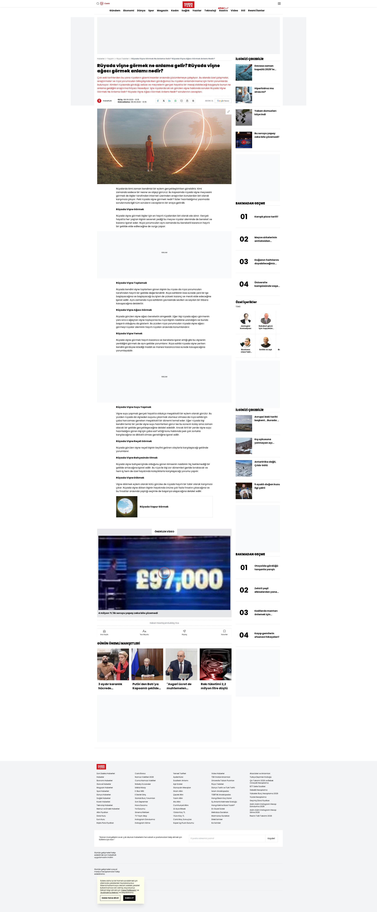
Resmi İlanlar (256, 10)
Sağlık (186, 10)
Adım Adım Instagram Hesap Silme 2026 (263, 811)
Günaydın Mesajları (182, 787)
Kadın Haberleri (103, 801)
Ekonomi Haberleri (105, 780)
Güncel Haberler (104, 784)
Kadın (175, 10)
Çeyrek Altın (178, 794)
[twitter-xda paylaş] (163, 100)
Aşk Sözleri (177, 784)
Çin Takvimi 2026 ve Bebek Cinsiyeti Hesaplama (261, 781)
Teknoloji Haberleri (105, 805)
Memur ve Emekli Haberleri (108, 809)
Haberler (101, 58)
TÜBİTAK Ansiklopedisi (221, 794)
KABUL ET (129, 898)
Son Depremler (141, 801)
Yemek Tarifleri (179, 773)
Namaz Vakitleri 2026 (144, 777)
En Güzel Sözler (218, 809)
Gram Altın (178, 791)
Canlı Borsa (140, 773)
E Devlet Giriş (140, 794)
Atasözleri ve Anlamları (260, 773)
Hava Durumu (141, 805)
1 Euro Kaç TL (178, 816)
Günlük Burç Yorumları (145, 798)
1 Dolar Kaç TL (179, 812)
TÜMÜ (238, 306)
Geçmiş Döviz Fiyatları (259, 800)
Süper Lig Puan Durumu (183, 823)
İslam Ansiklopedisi (220, 791)
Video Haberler (217, 773)
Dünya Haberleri (104, 794)
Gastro (223, 10)
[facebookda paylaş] (158, 100)
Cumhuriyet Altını (180, 805)
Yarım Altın (178, 798)
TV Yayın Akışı (141, 816)
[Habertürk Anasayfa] (188, 4)
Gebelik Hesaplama (258, 790)
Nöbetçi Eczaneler (143, 784)
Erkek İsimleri (217, 819)
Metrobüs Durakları (219, 812)
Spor (151, 10)
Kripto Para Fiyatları (105, 823)
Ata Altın (177, 801)
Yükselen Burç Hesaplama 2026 (264, 793)
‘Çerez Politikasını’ (128, 890)
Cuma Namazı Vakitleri (145, 780)
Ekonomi (128, 10)
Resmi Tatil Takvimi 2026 (261, 816)
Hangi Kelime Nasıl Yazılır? (223, 805)
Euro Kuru (101, 819)
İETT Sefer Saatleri (257, 786)
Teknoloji (210, 10)
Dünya (141, 10)
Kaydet (271, 838)
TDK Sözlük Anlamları (220, 777)
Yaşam (110, 58)
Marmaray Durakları (220, 816)
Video (234, 10)
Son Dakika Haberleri (106, 773)
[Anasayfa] (101, 766)
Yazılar (196, 10)
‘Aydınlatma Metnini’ (109, 892)
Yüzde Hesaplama (258, 797)
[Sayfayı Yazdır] (187, 100)
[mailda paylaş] (181, 100)
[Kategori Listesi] (279, 3)
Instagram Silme (142, 823)
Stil (243, 10)
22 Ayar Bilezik (179, 809)
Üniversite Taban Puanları (222, 780)
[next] (230, 670)
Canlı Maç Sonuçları (182, 819)
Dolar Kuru (101, 816)
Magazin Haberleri (105, 787)
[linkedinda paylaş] (169, 100)
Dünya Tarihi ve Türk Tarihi (223, 787)
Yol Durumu (140, 809)
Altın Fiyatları (102, 812)
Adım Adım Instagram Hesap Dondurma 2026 (263, 805)
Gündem (114, 10)
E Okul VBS (139, 791)
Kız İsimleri (216, 823)
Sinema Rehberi (142, 812)
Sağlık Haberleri (103, 798)
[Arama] (97, 3)
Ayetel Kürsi (178, 777)
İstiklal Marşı (140, 787)
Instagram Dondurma (145, 819)
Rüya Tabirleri (122, 58)
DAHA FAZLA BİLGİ (110, 898)
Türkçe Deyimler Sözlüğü (261, 777)
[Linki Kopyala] (193, 100)
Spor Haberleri (103, 791)
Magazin (162, 10)
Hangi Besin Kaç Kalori (221, 798)
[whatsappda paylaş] (175, 100)
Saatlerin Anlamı (180, 780)
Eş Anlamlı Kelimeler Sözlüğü (224, 801)
